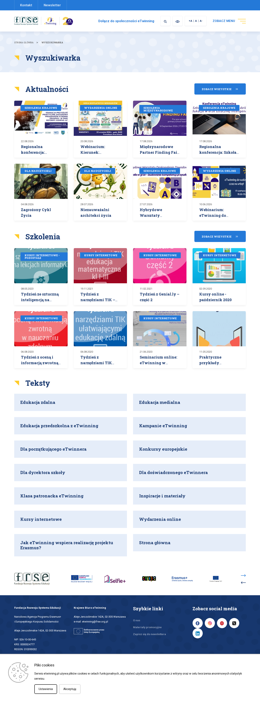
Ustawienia (46, 689)
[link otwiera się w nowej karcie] (26, 21)
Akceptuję (69, 689)
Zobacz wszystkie (217, 89)
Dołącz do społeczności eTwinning (126, 21)
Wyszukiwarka (52, 42)
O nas (136, 620)
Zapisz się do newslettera (149, 634)
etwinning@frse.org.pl (95, 621)
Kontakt (26, 5)
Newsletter (52, 5)
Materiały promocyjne (147, 627)
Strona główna (24, 42)
